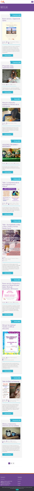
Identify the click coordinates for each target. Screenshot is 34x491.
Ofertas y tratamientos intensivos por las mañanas (10, 425)
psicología (11, 43)
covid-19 (8, 163)
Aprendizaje (5, 258)
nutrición (14, 399)
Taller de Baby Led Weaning (10, 381)
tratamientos (15, 442)
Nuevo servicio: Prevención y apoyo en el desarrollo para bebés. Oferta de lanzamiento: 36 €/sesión (11, 286)
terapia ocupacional (11, 359)
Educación (9, 258)
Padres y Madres (4, 259)
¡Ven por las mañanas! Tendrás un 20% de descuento (9, 327)
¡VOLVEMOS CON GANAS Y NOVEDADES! (10, 145)
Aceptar (17, 489)
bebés (8, 302)
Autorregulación (9, 203)
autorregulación (12, 204)
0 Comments (5, 43)
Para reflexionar (12, 41)
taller (18, 204)
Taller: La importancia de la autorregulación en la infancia (10, 184)
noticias (16, 204)
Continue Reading (8, 55)
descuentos (5, 442)
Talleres (17, 41)
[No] (32, 488)
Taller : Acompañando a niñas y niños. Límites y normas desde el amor (11, 226)
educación (13, 258)
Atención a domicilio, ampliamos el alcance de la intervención (10, 104)
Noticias (8, 41)
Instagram (19, 483)
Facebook (19, 481)
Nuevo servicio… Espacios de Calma (11, 19)
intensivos (9, 442)
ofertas (12, 442)
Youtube (19, 485)
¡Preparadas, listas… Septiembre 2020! (8, 67)
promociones (6, 359)
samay (4, 41)
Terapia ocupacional (13, 357)
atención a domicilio (10, 123)
